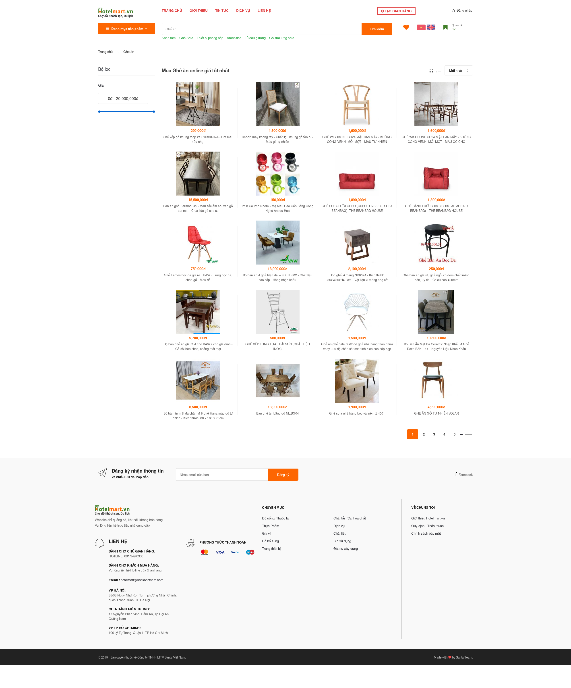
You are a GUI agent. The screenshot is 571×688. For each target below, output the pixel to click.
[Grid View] (431, 70)
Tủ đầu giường (255, 37)
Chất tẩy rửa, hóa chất (349, 518)
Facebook (466, 474)
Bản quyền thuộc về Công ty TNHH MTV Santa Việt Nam (147, 657)
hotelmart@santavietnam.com (142, 579)
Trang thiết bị (271, 548)
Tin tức (222, 10)
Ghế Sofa (186, 37)
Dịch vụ (243, 10)
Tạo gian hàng (398, 10)
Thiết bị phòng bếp (210, 37)
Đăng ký (283, 474)
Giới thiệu (199, 10)
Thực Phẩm (270, 525)
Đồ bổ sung (270, 540)
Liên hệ (264, 10)
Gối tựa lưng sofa (281, 37)
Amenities (234, 37)
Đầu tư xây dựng (345, 548)
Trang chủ (172, 10)
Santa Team (464, 657)
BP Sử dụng (342, 540)
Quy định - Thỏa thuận (427, 525)
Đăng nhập (464, 10)
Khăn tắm (169, 37)
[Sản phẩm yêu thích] (406, 27)
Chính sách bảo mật (426, 533)
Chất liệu (339, 533)
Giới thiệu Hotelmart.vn (428, 518)
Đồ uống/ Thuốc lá (275, 518)
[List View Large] (439, 70)
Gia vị (266, 533)
